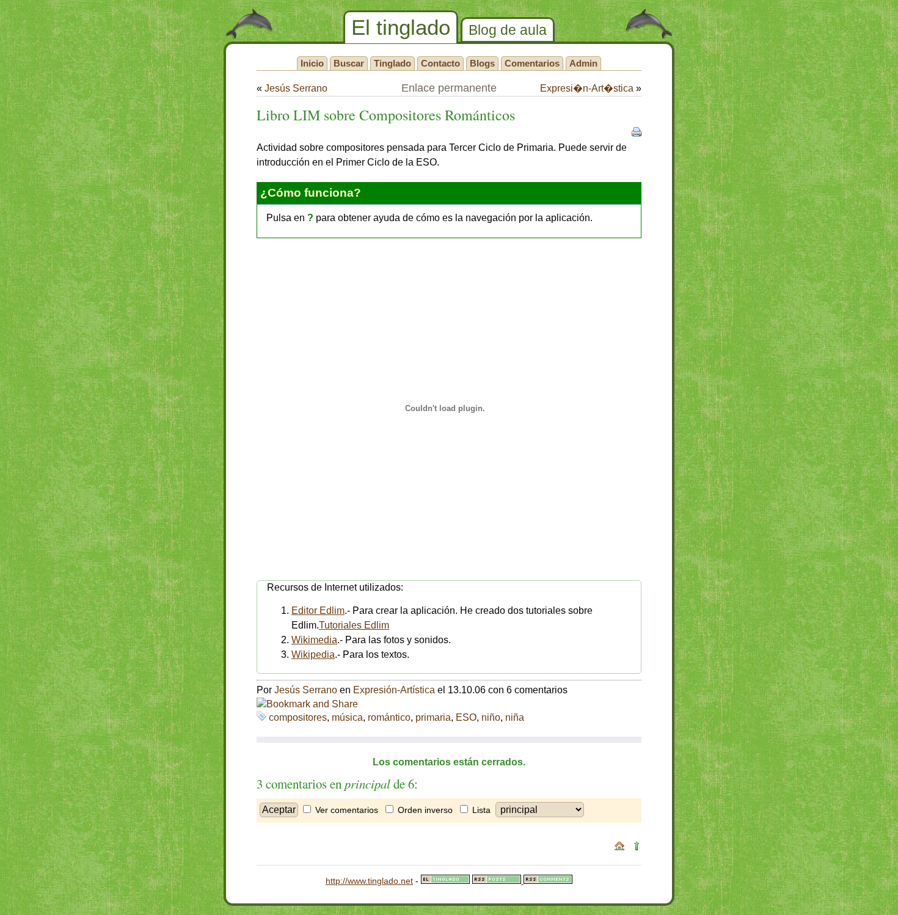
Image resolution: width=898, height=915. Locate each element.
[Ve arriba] (636, 848)
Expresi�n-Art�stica (586, 88)
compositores (298, 717)
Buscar (349, 63)
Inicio (312, 63)
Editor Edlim (318, 610)
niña (514, 717)
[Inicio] (619, 848)
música (347, 717)
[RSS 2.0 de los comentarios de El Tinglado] (548, 881)
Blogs (482, 63)
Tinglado (392, 63)
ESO (466, 717)
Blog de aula (508, 30)
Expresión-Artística (394, 690)
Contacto (440, 63)
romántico (389, 717)
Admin (583, 63)
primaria (433, 717)
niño (490, 717)
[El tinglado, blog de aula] (445, 881)
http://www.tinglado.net (369, 881)
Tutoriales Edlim (354, 625)
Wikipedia (313, 654)
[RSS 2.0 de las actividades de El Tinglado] (498, 881)
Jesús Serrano (296, 88)
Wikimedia (314, 640)
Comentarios (532, 63)
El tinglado (400, 27)
